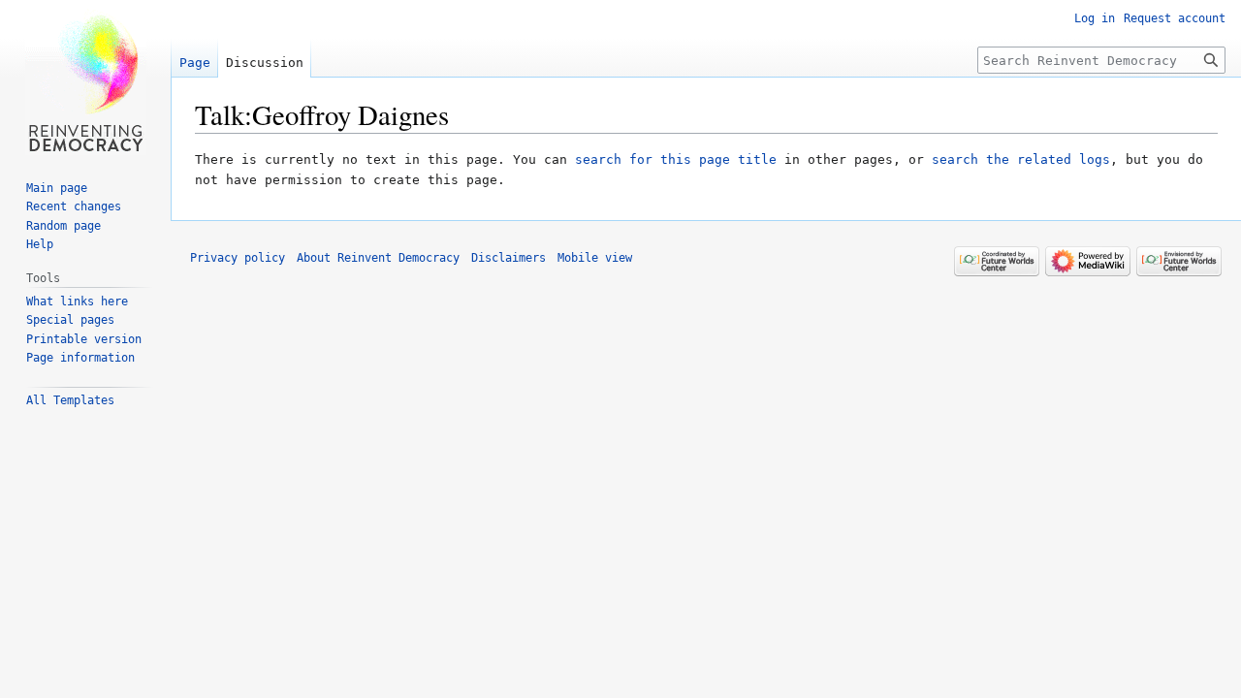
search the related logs (1021, 159)
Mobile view (594, 258)
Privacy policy (237, 258)
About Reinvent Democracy (378, 258)
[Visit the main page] (85, 77)
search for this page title (676, 159)
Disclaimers (508, 258)
